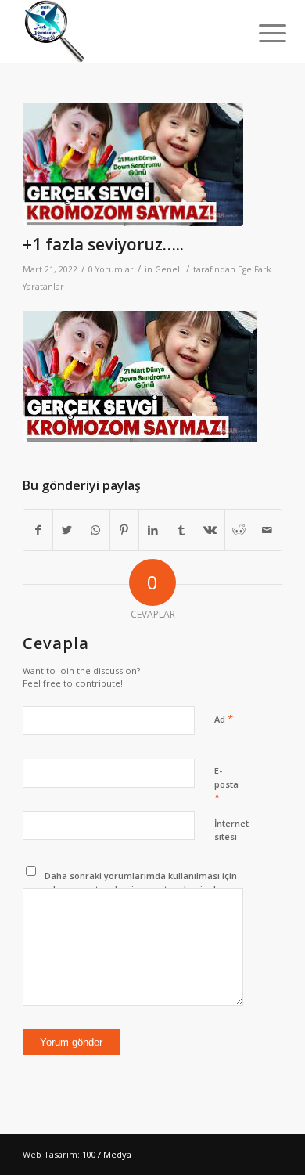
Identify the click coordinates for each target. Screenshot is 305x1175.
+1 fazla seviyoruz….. (103, 244)
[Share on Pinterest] (124, 530)
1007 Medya (106, 1154)
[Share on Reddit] (239, 530)
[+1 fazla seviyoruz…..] (133, 164)
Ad (223, 719)
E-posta (226, 784)
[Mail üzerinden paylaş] (267, 530)
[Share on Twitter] (67, 530)
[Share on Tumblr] (181, 530)
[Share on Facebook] (37, 530)
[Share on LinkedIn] (153, 530)
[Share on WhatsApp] (95, 530)
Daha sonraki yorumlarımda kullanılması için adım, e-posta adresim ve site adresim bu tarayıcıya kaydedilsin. (141, 888)
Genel (167, 269)
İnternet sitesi (231, 829)
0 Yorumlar (111, 269)
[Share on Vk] (210, 530)
